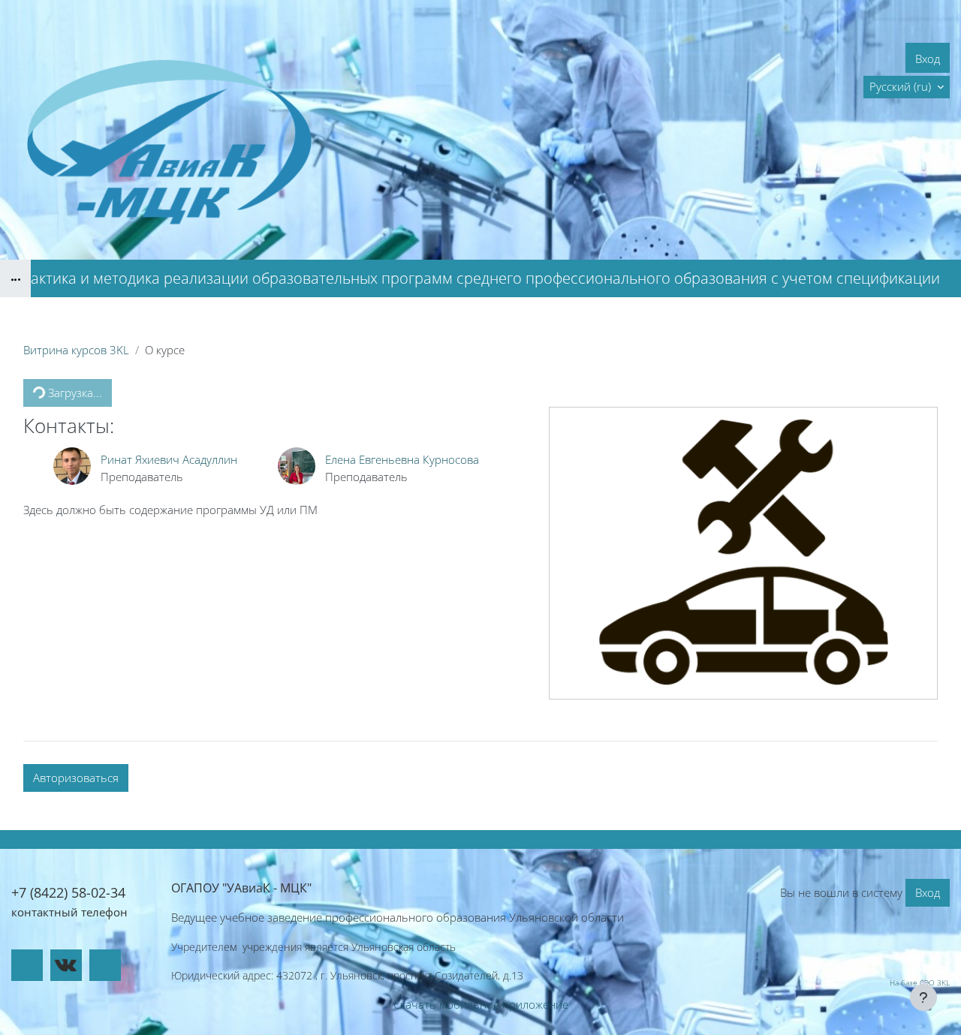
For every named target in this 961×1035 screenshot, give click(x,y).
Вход (927, 58)
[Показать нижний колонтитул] (923, 997)
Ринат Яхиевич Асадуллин (169, 459)
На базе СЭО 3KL (920, 982)
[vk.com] (66, 965)
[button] (906, 87)
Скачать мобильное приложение (480, 1004)
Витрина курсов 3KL (76, 349)
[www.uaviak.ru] (27, 965)
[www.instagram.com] (105, 965)
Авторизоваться (76, 777)
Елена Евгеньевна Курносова (402, 459)
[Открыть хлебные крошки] (15, 278)
